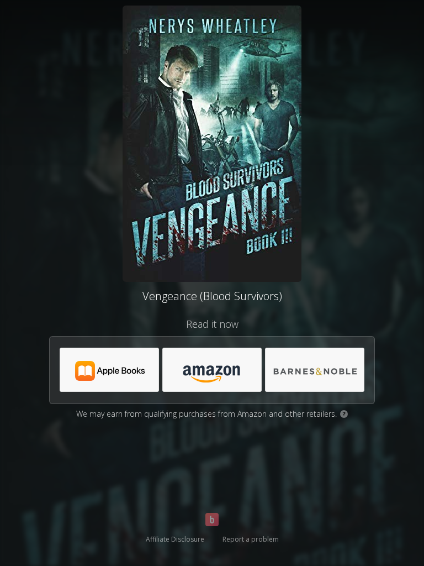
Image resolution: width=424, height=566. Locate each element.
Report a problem (250, 539)
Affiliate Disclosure (175, 539)
